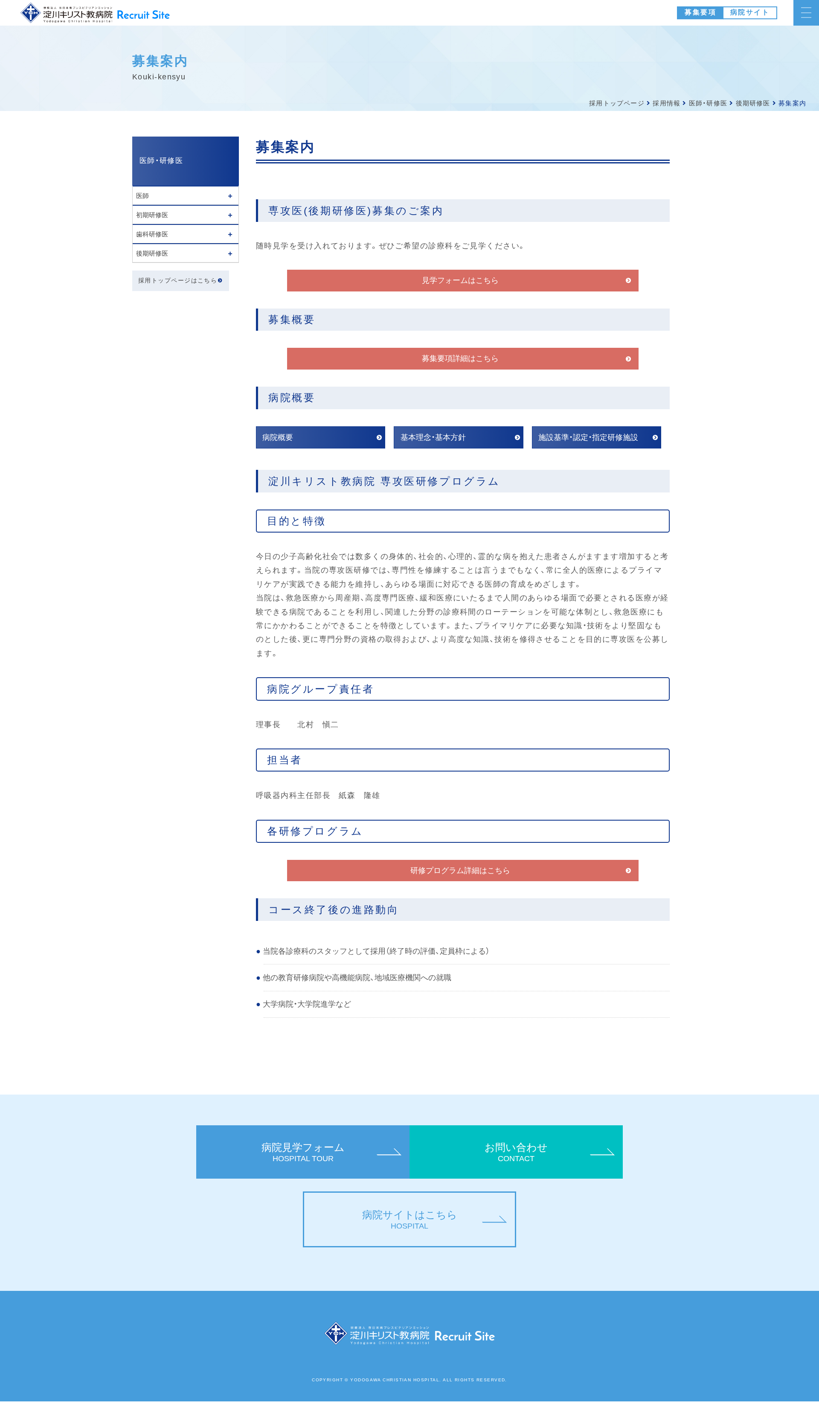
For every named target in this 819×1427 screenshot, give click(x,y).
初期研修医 (152, 214)
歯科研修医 (152, 234)
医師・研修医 (708, 103)
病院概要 (277, 437)
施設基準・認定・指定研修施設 (588, 437)
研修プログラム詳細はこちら (460, 870)
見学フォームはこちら (460, 280)
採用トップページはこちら (177, 280)
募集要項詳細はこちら (460, 358)
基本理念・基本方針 (433, 437)
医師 (142, 195)
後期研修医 (753, 103)
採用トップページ (617, 103)
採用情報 (666, 103)
